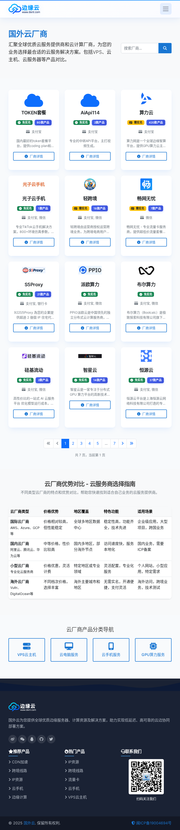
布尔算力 (146, 284)
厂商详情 (36, 156)
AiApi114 (90, 113)
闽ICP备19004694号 (154, 823)
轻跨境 (90, 198)
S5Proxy (34, 284)
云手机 (17, 788)
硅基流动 (34, 370)
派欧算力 (90, 284)
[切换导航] (166, 9)
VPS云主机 (26, 654)
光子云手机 (33, 198)
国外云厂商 (27, 34)
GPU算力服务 (153, 654)
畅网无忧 (146, 198)
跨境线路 (19, 770)
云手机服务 (111, 654)
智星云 (90, 370)
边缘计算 (19, 797)
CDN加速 (19, 762)
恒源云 (146, 370)
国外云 (29, 823)
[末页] (131, 443)
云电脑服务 (69, 654)
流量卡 (73, 779)
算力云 (146, 113)
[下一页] (122, 443)
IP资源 (17, 779)
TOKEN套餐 (33, 113)
